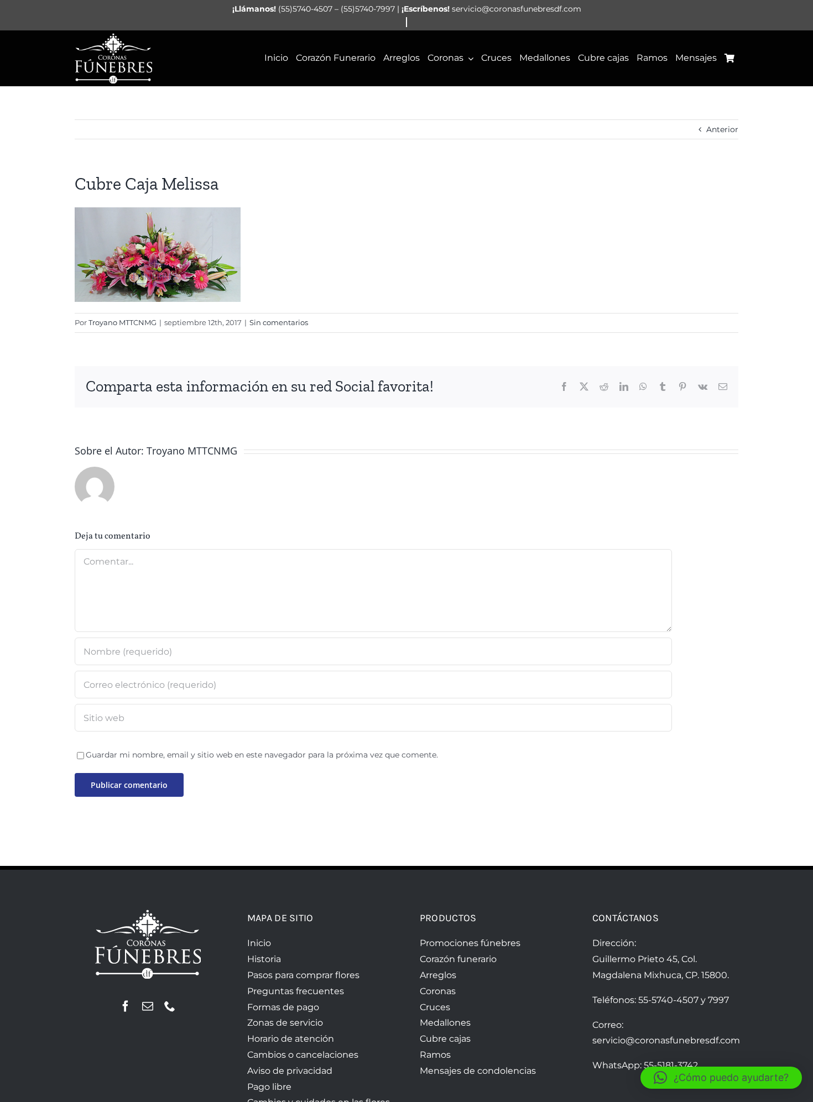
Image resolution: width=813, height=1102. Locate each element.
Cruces (435, 1007)
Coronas (438, 991)
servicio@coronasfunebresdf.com (666, 1040)
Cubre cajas (445, 1038)
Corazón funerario (458, 959)
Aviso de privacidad (289, 1071)
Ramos (435, 1054)
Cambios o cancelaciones (302, 1054)
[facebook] (125, 1006)
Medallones (445, 1022)
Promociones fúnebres (470, 943)
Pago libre (269, 1087)
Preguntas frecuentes (295, 991)
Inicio (259, 943)
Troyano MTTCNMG (122, 322)
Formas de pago (283, 1007)
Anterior (722, 129)
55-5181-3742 (671, 1065)
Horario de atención (290, 1038)
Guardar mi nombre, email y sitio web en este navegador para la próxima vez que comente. (262, 755)
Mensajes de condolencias (478, 1071)
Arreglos (438, 975)
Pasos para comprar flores (303, 975)
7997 (718, 1000)
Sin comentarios (278, 322)
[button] (721, 1078)
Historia (264, 959)
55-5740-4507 (668, 1000)
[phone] (169, 1006)
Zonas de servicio (285, 1022)
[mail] (147, 1006)
